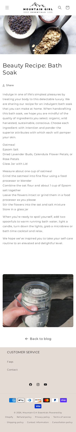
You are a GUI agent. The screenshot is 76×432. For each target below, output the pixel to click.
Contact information (38, 422)
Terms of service (62, 417)
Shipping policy (15, 422)
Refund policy (24, 417)
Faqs (10, 361)
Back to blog (40, 339)
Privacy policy (42, 417)
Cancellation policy (62, 422)
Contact (12, 369)
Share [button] (10, 85)
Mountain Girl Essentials (35, 412)
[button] (7, 7)
